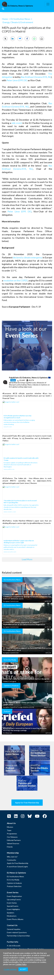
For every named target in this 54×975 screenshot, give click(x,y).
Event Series (12, 903)
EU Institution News (20, 19)
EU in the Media (13, 880)
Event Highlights (13, 909)
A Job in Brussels (13, 946)
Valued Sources (13, 843)
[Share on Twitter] (5, 38)
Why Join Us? (12, 857)
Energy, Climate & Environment (18, 22)
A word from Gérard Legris (17, 866)
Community (11, 860)
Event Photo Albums (15, 919)
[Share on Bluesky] (19, 38)
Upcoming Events (14, 899)
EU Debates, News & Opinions (20, 6)
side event (17, 123)
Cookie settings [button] (10, 969)
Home (5, 19)
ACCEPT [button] (23, 969)
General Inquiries (13, 929)
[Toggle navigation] (47, 4)
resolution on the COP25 (15, 280)
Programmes (12, 834)
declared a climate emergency (27, 257)
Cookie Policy (20, 964)
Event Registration (14, 896)
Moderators (11, 916)
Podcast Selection (14, 886)
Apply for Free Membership (27, 802)
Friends (10, 847)
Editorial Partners (14, 840)
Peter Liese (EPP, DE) (17, 80)
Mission (10, 827)
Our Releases (12, 837)
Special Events (12, 906)
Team (9, 830)
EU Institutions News (15, 876)
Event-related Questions (17, 932)
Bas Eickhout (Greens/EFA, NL (36, 77)
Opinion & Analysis (14, 883)
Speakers (10, 913)
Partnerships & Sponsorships (18, 936)
